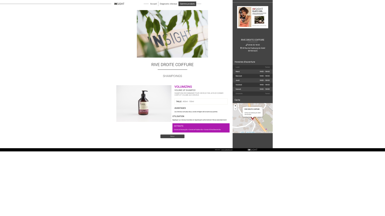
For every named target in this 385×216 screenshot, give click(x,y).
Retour (172, 136)
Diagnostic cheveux (168, 4)
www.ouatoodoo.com (227, 149)
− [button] (235, 109)
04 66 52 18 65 (254, 45)
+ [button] (235, 105)
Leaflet (242, 132)
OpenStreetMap (250, 132)
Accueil (153, 4)
